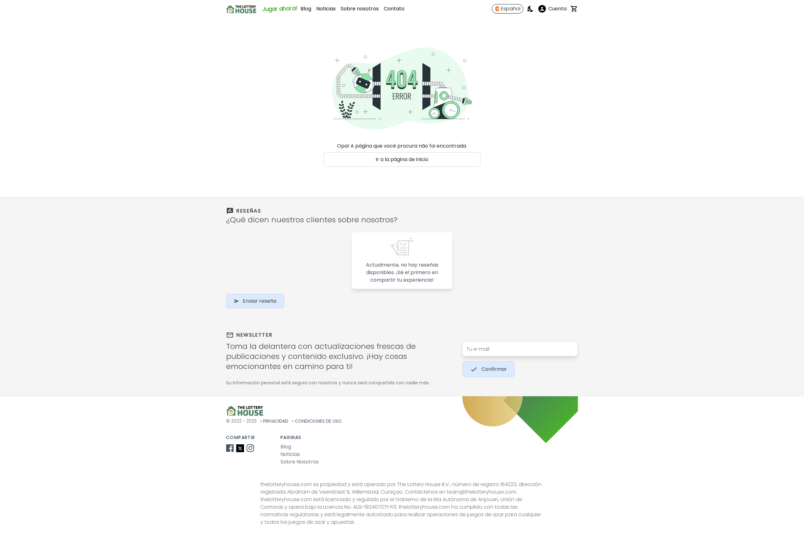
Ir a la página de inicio (402, 159)
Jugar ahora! (280, 8)
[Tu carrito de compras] (574, 9)
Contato (394, 8)
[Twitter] (240, 448)
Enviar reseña (259, 301)
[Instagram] (250, 448)
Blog (306, 8)
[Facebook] (230, 448)
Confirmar (494, 369)
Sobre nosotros (360, 8)
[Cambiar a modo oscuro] (531, 9)
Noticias (326, 8)
